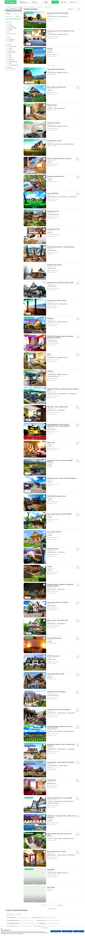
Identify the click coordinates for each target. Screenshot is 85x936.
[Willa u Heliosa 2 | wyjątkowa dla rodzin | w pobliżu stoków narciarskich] (52, 822)
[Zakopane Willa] (52, 449)
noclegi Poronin (49, 923)
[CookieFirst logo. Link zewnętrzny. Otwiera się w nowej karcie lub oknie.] (1, 928)
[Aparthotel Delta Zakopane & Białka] (52, 680)
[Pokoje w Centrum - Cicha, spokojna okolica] (52, 627)
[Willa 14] (52, 360)
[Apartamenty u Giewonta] (52, 217)
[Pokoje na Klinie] (52, 894)
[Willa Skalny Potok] (52, 786)
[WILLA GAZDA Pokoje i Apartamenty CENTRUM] (52, 520)
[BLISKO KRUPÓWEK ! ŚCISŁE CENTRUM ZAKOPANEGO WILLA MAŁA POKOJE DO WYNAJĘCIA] (52, 431)
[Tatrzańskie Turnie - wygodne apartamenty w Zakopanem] (52, 769)
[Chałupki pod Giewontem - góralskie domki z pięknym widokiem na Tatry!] (52, 395)
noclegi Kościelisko (44, 917)
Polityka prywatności (45, 927)
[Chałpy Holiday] (52, 876)
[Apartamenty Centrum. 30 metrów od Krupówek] (52, 716)
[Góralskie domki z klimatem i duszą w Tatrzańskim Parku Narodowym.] (52, 751)
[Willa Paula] (52, 55)
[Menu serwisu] (79, 2)
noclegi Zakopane (19, 917)
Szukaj (56, 2)
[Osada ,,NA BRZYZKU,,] (52, 200)
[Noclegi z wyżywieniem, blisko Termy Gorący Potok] (52, 165)
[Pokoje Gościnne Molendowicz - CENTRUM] (52, 609)
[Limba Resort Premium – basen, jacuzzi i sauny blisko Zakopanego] (52, 467)
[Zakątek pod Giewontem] (52, 555)
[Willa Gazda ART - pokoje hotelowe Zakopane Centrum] (52, 289)
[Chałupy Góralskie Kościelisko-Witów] (52, 75)
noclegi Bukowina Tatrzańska (21, 923)
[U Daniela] (52, 573)
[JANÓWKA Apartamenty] (52, 662)
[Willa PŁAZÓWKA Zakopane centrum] (52, 502)
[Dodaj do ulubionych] (44, 13)
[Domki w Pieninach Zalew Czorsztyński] (52, 858)
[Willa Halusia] (52, 325)
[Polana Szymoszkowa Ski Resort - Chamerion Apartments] (52, 253)
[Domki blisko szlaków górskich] (52, 271)
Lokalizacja (18, 913)
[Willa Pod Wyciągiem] (52, 111)
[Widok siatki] (79, 9)
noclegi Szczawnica (48, 920)
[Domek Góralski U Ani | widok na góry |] (52, 93)
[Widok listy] (77, 9)
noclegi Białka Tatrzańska (20, 920)
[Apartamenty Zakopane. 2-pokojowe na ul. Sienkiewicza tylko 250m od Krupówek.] (52, 591)
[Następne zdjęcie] (45, 20)
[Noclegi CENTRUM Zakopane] (52, 644)
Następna (60, 905)
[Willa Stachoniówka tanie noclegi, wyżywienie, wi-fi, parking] (52, 840)
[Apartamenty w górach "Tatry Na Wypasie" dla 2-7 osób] (52, 37)
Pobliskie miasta (10, 913)
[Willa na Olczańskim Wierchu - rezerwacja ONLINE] (52, 804)
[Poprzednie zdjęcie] (25, 20)
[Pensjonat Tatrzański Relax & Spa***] (52, 183)
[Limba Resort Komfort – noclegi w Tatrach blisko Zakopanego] (52, 485)
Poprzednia (43, 905)
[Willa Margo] (52, 377)
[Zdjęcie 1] (33, 172)
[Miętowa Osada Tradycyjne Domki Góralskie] (52, 19)
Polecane (71, 8)
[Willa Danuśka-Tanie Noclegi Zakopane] (52, 698)
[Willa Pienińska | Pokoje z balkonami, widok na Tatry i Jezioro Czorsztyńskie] (52, 733)
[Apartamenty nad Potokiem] (52, 129)
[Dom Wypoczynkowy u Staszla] (52, 147)
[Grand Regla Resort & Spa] (52, 235)
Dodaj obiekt (63, 2)
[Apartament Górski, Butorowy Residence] (52, 307)
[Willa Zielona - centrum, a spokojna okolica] (52, 413)
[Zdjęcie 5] (36, 172)
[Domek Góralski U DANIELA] (52, 538)
